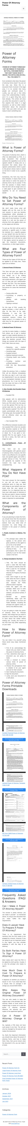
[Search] (23, 1054)
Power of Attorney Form (9, 1114)
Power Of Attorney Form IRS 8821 (12, 1076)
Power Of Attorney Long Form (11, 1073)
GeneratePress (15, 1123)
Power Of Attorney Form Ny (10, 1068)
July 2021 (5, 1101)
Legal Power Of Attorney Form (11, 1070)
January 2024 (6, 1093)
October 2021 (6, 1096)
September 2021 (7, 1099)
